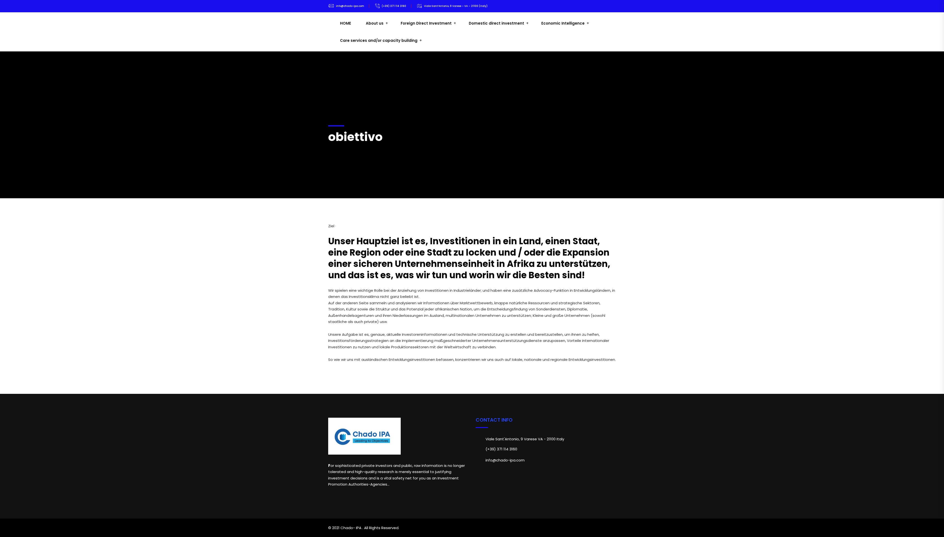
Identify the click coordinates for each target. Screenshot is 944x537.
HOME (345, 23)
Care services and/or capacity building (378, 40)
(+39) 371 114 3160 (394, 6)
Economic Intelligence (563, 23)
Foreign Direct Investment (426, 23)
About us (375, 23)
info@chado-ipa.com (350, 6)
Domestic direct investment (496, 23)
